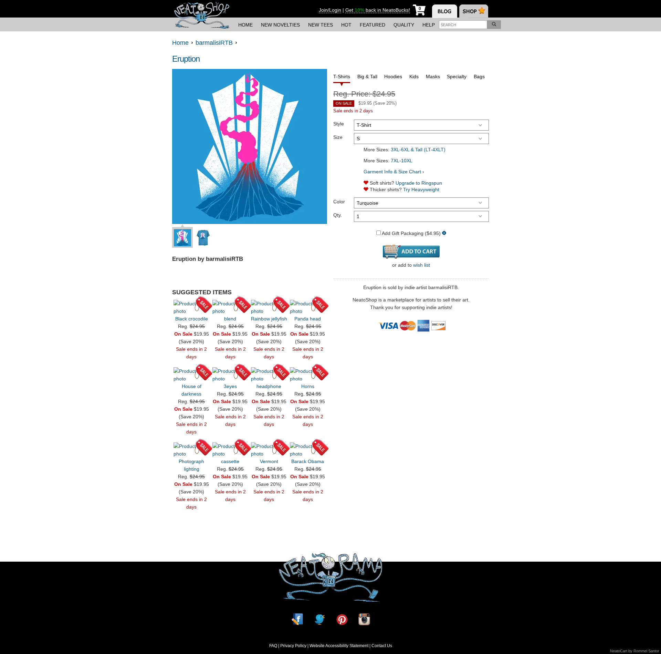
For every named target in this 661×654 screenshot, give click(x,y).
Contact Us (381, 645)
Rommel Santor (646, 651)
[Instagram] (364, 619)
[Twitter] (319, 619)
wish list (421, 265)
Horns (307, 386)
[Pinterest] (342, 619)
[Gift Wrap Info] (444, 233)
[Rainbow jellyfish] (268, 307)
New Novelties (280, 25)
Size (338, 137)
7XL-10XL (401, 160)
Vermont (269, 461)
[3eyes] (230, 374)
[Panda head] (307, 307)
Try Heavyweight (421, 189)
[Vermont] (268, 450)
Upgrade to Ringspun (419, 183)
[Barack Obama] (307, 450)
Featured (372, 25)
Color (339, 201)
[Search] (494, 24)
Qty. (337, 215)
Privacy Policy (293, 645)
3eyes (230, 386)
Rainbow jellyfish (269, 318)
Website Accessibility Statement (338, 645)
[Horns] (307, 374)
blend (230, 318)
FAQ (273, 645)
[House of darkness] (191, 374)
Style (338, 123)
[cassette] (230, 450)
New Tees (320, 25)
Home (245, 25)
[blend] (230, 307)
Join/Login (330, 10)
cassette (230, 461)
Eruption (186, 58)
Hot (346, 25)
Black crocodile (191, 318)
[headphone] (268, 374)
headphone (268, 386)
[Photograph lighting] (191, 450)
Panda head (307, 318)
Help (428, 25)
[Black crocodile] (191, 307)
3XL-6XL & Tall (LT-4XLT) (418, 149)
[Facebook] (297, 619)
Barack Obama (307, 461)
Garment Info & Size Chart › (394, 171)
